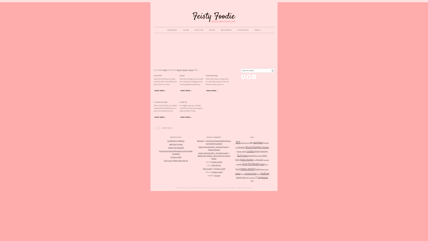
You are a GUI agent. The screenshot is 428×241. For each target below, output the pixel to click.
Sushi (243, 177)
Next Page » (168, 128)
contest (250, 151)
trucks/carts (252, 178)
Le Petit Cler (183, 102)
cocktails (244, 152)
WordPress (248, 188)
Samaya (182, 76)
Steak (238, 177)
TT (256, 177)
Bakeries (243, 143)
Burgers (257, 147)
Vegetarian (263, 177)
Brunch (249, 147)
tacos (246, 178)
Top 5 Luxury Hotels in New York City (176, 161)
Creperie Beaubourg (212, 76)
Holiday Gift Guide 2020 (176, 148)
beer (260, 142)
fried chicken (246, 159)
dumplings (252, 156)
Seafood (265, 173)
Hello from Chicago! (176, 144)
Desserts (264, 151)
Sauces (258, 174)
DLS (239, 155)
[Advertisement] (214, 50)
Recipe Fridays (265, 169)
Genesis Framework (228, 188)
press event (247, 169)
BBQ (251, 143)
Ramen (258, 169)
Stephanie (200, 141)
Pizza (266, 164)
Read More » (160, 91)
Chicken (265, 147)
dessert (257, 151)
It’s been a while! (176, 157)
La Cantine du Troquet (160, 102)
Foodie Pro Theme (195, 188)
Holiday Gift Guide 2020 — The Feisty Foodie (212, 147)
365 (238, 142)
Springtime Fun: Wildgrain (175, 141)
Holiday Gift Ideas (214, 150)
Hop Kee (217, 176)
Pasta (261, 164)
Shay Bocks (207, 188)
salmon (242, 174)
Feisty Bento (259, 156)
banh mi (247, 143)
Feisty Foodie (207, 169)
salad (237, 173)
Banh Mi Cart (216, 165)
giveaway (259, 159)
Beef (255, 142)
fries (254, 160)
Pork (238, 169)
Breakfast (241, 147)
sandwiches (251, 173)
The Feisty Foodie (214, 13)
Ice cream (266, 160)
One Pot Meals (250, 164)
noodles (239, 164)
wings (252, 181)
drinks (245, 155)
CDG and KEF (158, 76)
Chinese (238, 152)
